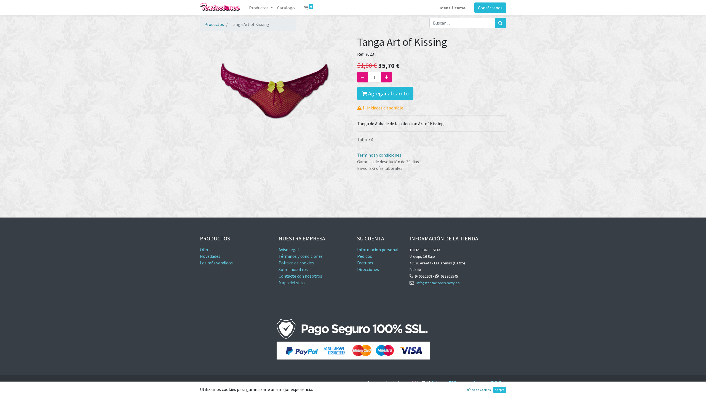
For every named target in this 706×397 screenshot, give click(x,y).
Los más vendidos (216, 262)
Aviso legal (289, 249)
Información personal (378, 249)
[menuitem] (286, 7)
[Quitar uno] (362, 77)
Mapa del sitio (292, 282)
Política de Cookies (478, 390)
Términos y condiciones (379, 155)
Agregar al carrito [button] (388, 93)
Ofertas (207, 249)
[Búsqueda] (500, 23)
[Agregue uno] (386, 77)
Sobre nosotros (293, 269)
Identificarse (453, 7)
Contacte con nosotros (300, 276)
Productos (214, 24)
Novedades (210, 256)
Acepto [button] (499, 390)
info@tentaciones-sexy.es (438, 282)
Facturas (365, 262)
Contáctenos (490, 7)
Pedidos (364, 256)
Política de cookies (296, 262)
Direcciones (368, 269)
